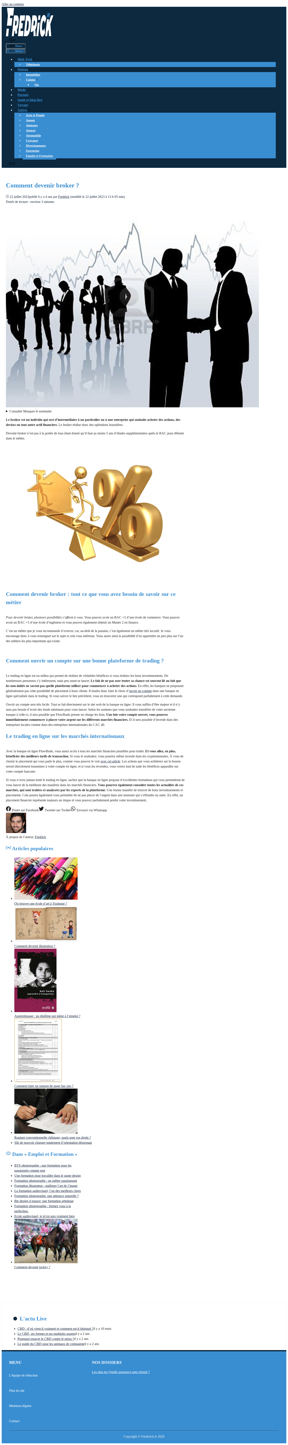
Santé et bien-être (29, 100)
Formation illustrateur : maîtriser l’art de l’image (46, 1186)
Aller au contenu (13, 4)
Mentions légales (20, 1406)
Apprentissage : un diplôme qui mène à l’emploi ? (47, 1016)
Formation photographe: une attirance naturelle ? (46, 1196)
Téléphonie (33, 64)
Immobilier (33, 74)
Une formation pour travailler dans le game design (47, 1175)
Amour (30, 120)
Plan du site (16, 1390)
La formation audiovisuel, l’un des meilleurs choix (47, 1191)
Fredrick (40, 837)
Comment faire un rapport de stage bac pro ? (43, 1086)
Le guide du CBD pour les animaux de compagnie (51, 1344)
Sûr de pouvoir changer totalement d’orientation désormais (53, 1142)
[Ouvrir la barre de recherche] (12, 40)
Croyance (32, 140)
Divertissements (36, 145)
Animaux (32, 125)
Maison (22, 69)
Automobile (33, 135)
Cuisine (30, 79)
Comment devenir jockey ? (32, 1267)
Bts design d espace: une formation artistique (44, 1201)
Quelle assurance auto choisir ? (129, 1372)
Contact (14, 1421)
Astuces (30, 130)
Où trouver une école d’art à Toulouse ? (40, 903)
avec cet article (110, 761)
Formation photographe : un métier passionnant (45, 1180)
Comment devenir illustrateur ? (34, 946)
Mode (21, 90)
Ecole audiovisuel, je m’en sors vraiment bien (44, 1216)
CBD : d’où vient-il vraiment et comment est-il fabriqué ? (55, 1328)
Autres (22, 110)
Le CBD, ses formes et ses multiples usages (46, 1334)
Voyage (22, 105)
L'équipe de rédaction (23, 1375)
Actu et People (35, 115)
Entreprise (32, 150)
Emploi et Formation (39, 155)
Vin (36, 84)
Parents (22, 95)
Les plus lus (100, 1372)
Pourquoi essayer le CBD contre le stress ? (45, 1339)
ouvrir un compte (140, 691)
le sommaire (30, 411)
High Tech (24, 59)
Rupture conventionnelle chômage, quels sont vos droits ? (52, 1137)
